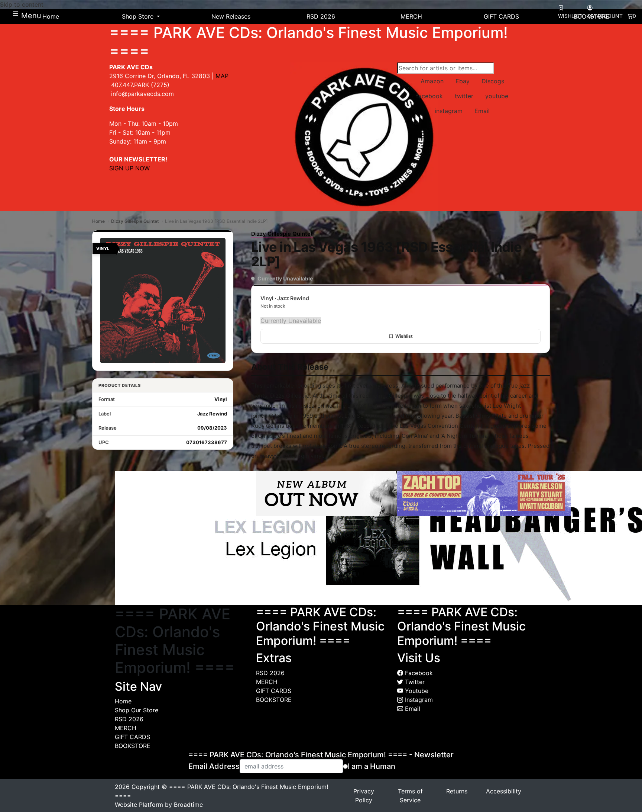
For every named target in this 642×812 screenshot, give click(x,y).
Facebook (418, 673)
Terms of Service (410, 795)
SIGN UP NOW (129, 168)
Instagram (418, 699)
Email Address (214, 766)
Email (411, 708)
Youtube (415, 690)
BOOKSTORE (132, 746)
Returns (456, 791)
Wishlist (404, 336)
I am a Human (371, 766)
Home (98, 221)
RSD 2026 (129, 719)
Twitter (414, 682)
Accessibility (503, 791)
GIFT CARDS (132, 737)
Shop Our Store (136, 710)
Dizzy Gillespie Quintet (135, 221)
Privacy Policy (363, 795)
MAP (221, 76)
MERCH (125, 728)
